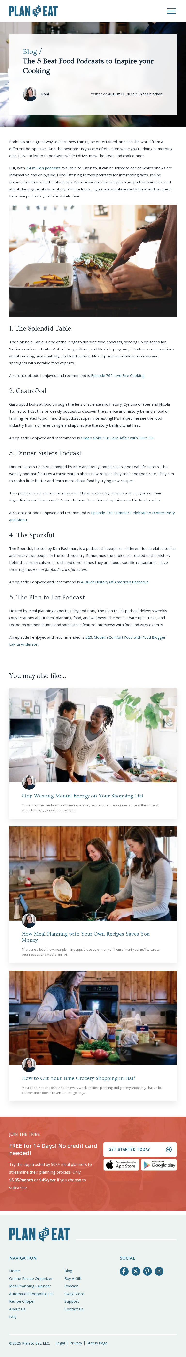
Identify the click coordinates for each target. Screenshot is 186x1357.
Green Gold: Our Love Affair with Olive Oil (117, 437)
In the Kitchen (150, 94)
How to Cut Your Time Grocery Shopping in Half (78, 1078)
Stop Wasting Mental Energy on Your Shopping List (83, 796)
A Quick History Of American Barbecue (115, 581)
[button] (171, 11)
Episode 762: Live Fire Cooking (118, 375)
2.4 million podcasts (43, 168)
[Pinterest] (147, 1271)
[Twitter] (136, 1271)
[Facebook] (124, 1271)
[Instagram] (159, 1271)
